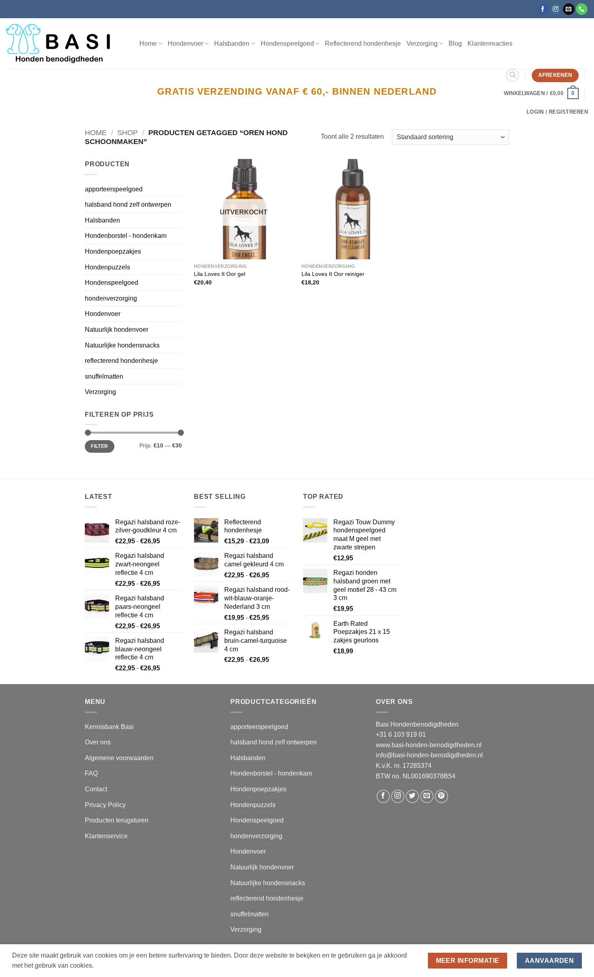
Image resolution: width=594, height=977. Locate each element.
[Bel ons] (582, 9)
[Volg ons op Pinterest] (441, 796)
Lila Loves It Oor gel (219, 274)
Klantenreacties (490, 43)
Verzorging (100, 391)
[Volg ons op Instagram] (556, 9)
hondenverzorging (111, 298)
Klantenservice (106, 836)
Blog (455, 43)
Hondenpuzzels (107, 267)
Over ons (98, 742)
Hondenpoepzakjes (113, 251)
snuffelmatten (104, 376)
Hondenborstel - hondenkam (125, 235)
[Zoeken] (512, 75)
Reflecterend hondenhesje (363, 43)
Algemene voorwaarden (119, 757)
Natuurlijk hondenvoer (116, 329)
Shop (127, 132)
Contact (96, 789)
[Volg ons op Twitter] (412, 796)
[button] (541, 93)
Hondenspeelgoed (111, 282)
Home (148, 43)
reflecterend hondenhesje (121, 360)
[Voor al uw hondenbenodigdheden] (66, 43)
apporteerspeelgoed (114, 189)
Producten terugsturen (116, 820)
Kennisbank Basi (109, 726)
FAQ (91, 773)
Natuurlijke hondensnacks (122, 345)
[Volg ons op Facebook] (543, 9)
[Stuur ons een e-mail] (569, 9)
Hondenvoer (102, 313)
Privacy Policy (105, 804)
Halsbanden (102, 220)
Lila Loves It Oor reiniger (332, 274)
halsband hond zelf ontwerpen (128, 204)
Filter (99, 446)
